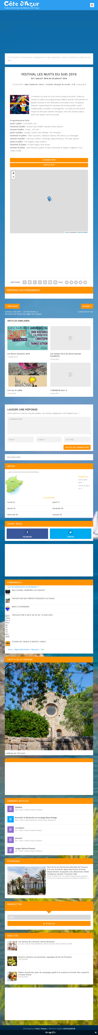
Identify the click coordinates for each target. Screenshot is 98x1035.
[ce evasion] (10, 829)
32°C (21, 484)
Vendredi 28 (57, 508)
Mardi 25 (11, 508)
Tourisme (68, 874)
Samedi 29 (57, 514)
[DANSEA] (10, 809)
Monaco (35, 649)
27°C (13, 490)
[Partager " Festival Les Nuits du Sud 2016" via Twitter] (29, 282)
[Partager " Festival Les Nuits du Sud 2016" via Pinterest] (39, 282)
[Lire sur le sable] (27, 375)
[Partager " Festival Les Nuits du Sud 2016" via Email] (50, 282)
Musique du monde (62, 84)
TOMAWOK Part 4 (58, 390)
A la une (50, 869)
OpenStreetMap (82, 232)
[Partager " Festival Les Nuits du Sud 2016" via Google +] (34, 282)
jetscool (18, 838)
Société (60, 874)
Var (42, 649)
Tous (10, 649)
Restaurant (52, 820)
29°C (13, 481)
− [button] (13, 177)
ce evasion (19, 828)
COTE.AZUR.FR (69, 1029)
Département (53, 871)
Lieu (71, 871)
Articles (27, 810)
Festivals (49, 84)
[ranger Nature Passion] (10, 850)
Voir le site (49, 165)
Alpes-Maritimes (31, 84)
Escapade (64, 871)
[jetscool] (10, 840)
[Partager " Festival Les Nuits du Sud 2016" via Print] (55, 282)
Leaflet (67, 232)
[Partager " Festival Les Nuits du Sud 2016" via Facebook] (24, 282)
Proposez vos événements (23, 290)
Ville (75, 874)
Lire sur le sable (14, 390)
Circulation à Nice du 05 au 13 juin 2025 (32, 615)
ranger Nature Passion (25, 848)
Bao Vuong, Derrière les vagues (28, 590)
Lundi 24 (11, 502)
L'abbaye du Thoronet (15, 753)
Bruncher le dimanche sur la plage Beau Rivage (36, 817)
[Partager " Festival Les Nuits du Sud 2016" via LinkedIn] (45, 282)
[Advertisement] (49, 29)
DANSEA (18, 807)
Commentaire (49, 160)
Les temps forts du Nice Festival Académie (65, 354)
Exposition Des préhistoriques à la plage (33, 598)
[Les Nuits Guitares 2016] (27, 338)
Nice (45, 820)
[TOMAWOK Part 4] (70, 375)
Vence (41, 84)
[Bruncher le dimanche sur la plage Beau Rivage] (10, 819)
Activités (59, 869)
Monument (78, 871)
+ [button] (13, 173)
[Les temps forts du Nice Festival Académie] (70, 338)
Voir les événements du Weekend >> (23, 587)
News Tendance (36, 810)
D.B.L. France (41, 1029)
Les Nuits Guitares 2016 (18, 353)
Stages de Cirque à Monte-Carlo (29, 641)
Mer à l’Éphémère (20, 606)
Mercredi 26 (12, 514)
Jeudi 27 (55, 502)
